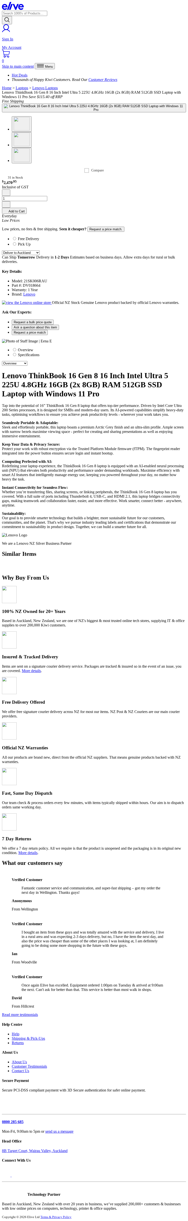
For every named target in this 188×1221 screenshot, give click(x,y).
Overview (25, 350)
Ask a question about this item (35, 327)
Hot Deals (19, 75)
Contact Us (20, 1071)
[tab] (99, 238)
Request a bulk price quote (33, 322)
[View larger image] (94, 108)
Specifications (28, 355)
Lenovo (29, 294)
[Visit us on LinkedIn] (17, 1175)
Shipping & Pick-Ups (28, 1038)
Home (7, 88)
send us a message (59, 1131)
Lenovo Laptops (45, 88)
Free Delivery (28, 239)
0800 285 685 (13, 1122)
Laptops (22, 88)
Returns (18, 1043)
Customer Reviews (102, 80)
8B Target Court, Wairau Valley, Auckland (35, 1151)
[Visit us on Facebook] (7, 1175)
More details (31, 671)
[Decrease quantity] (6, 192)
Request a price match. (105, 229)
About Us (19, 1062)
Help (15, 1034)
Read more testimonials (20, 1015)
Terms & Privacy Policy (55, 1217)
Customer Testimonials (29, 1066)
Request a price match (30, 332)
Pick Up (24, 244)
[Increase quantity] (6, 204)
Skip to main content (18, 66)
